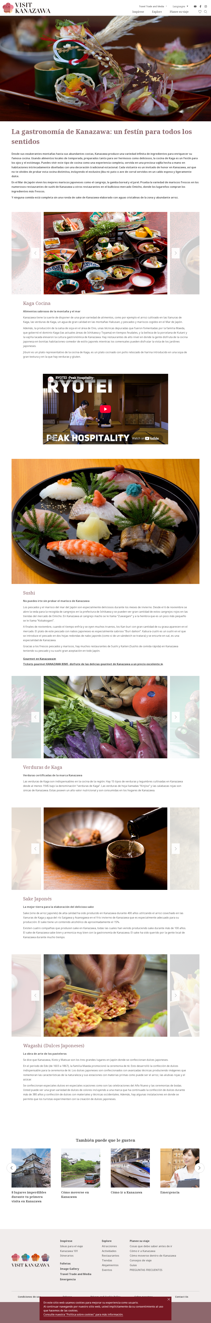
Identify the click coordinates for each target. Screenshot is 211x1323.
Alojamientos (110, 1265)
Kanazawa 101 (69, 1251)
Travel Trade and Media (151, 6)
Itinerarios (67, 1255)
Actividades (109, 1251)
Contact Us (181, 1296)
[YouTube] (195, 6)
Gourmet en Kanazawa (38, 658)
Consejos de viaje (141, 1260)
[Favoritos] (199, 12)
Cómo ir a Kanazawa (142, 1251)
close (169, 1299)
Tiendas (107, 1260)
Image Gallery (69, 1269)
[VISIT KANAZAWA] (27, 12)
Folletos (65, 1263)
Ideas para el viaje (71, 1246)
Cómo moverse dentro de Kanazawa (153, 1255)
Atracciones (109, 1246)
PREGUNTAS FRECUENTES (146, 1270)
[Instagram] (205, 6)
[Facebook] (200, 6)
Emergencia (68, 1279)
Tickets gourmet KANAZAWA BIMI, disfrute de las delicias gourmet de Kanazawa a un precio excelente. (91, 664)
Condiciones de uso (29, 1296)
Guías (133, 1265)
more (15, 1150)
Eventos (107, 1270)
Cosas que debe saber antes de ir (151, 1246)
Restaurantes (110, 1255)
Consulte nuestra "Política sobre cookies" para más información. (83, 1314)
